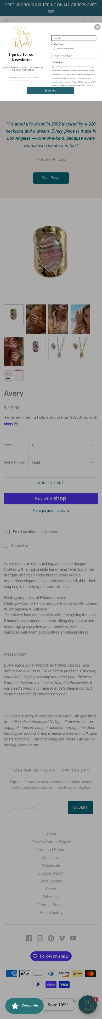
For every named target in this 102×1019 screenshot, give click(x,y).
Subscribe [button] (50, 90)
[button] (97, 27)
